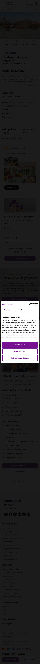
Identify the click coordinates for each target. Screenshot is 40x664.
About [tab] (33, 310)
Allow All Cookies (20, 345)
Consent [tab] (7, 310)
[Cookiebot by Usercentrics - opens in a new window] (29, 304)
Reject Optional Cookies (20, 358)
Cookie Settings (19, 351)
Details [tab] (20, 310)
